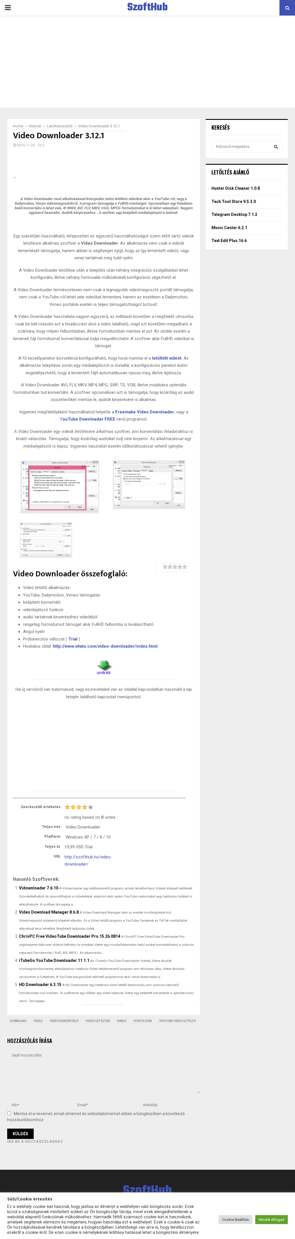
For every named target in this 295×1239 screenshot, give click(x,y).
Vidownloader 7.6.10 (38, 888)
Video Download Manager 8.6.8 (49, 912)
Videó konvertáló (64, 1021)
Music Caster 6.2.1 (229, 227)
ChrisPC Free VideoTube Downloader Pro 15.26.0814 (69, 936)
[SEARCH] (276, 146)
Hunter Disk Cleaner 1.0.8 (235, 188)
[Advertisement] (147, 61)
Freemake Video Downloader (144, 412)
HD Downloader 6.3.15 (40, 984)
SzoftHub (147, 8)
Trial (72, 639)
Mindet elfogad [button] (271, 1219)
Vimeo (121, 1021)
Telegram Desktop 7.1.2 (234, 214)
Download (18, 1021)
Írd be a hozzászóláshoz (35, 1142)
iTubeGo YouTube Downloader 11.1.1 (54, 960)
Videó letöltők (98, 1021)
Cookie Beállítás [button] (235, 1219)
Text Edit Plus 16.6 (229, 240)
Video (38, 1021)
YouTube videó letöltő (177, 1021)
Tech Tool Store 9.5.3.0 (233, 201)
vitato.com (143, 1021)
